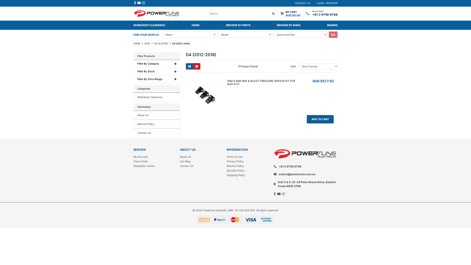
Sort (293, 66)
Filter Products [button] (146, 56)
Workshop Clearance (149, 25)
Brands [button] (332, 25)
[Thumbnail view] (189, 66)
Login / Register (327, 3)
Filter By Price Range (149, 79)
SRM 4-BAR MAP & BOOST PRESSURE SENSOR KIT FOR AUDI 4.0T (261, 82)
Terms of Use (234, 156)
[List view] (196, 66)
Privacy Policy (235, 161)
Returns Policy (146, 124)
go (333, 34)
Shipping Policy (236, 175)
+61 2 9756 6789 (325, 14)
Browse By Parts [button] (238, 25)
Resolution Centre (144, 165)
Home (196, 25)
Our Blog (185, 161)
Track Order (140, 161)
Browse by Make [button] (289, 25)
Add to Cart (320, 119)
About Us (142, 115)
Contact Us (144, 132)
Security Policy (236, 170)
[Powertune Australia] (156, 13)
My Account (140, 156)
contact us (302, 3)
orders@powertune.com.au (297, 174)
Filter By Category (148, 63)
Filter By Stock (146, 71)
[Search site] (273, 13)
